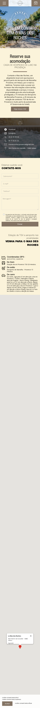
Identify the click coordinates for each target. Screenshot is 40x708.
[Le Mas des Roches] (20, 3)
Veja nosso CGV (20, 109)
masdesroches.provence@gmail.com (21, 144)
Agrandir (11, 643)
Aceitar (7, 704)
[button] (20, 647)
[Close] (30, 635)
